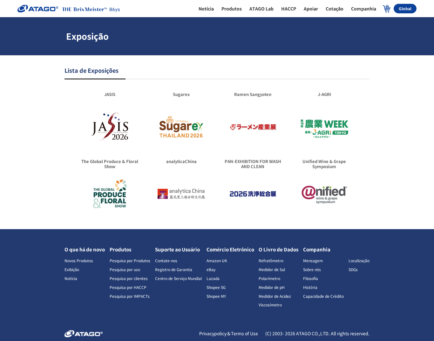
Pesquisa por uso (125, 269)
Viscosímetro (270, 304)
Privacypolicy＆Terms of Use (229, 333)
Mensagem (313, 260)
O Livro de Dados (278, 249)
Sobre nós (312, 269)
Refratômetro (271, 260)
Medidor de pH (272, 287)
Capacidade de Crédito (323, 296)
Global (405, 8)
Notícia (70, 278)
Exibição (71, 269)
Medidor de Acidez (275, 296)
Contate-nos (166, 260)
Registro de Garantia (173, 269)
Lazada (213, 278)
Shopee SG (216, 287)
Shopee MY (216, 296)
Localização (359, 260)
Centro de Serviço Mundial (178, 278)
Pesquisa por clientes (129, 278)
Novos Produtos (78, 260)
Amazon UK (217, 260)
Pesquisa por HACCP (128, 287)
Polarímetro (269, 278)
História (310, 287)
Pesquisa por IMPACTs (130, 296)
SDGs (353, 269)
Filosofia (310, 278)
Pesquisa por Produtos (130, 260)
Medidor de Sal (272, 269)
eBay (211, 269)
